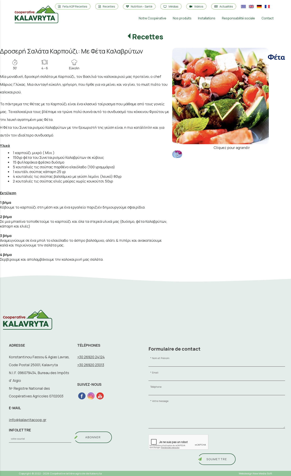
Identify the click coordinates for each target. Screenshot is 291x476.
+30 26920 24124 (91, 357)
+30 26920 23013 (90, 364)
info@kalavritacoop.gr (27, 419)
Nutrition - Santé (141, 6)
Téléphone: (156, 387)
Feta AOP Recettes (75, 6)
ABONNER (93, 437)
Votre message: (160, 401)
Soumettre (216, 459)
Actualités (226, 6)
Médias (173, 6)
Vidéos (198, 6)
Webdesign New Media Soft (255, 473)
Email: (155, 372)
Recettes (109, 6)
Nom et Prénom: (161, 358)
